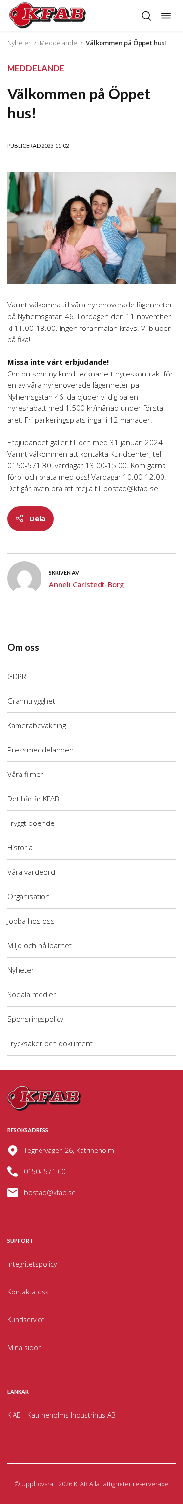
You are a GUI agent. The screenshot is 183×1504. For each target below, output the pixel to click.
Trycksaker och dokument (50, 1043)
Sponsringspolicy (35, 1019)
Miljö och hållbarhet (39, 945)
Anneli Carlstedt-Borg (86, 584)
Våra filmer (25, 774)
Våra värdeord (31, 872)
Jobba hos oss (31, 921)
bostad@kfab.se (50, 1192)
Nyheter (19, 42)
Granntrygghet (31, 700)
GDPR (16, 676)
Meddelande (58, 42)
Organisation (28, 896)
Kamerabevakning (36, 725)
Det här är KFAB (33, 798)
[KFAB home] (47, 15)
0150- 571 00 (44, 1171)
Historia (20, 847)
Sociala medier (31, 994)
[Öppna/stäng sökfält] (146, 15)
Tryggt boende (31, 823)
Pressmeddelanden (40, 749)
